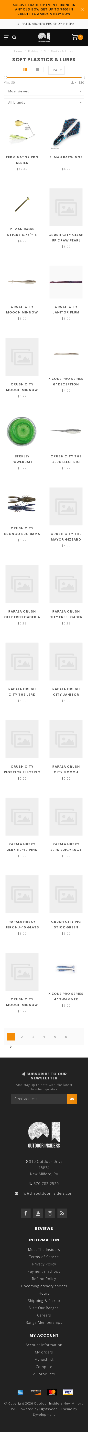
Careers (44, 1315)
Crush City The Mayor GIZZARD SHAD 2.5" (66, 539)
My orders (44, 1352)
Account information (44, 1345)
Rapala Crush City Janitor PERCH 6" (66, 695)
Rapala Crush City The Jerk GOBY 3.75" (22, 695)
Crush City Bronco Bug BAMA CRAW (22, 534)
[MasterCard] (52, 1392)
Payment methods (44, 1271)
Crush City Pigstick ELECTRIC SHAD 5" (22, 772)
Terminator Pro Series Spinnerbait (22, 163)
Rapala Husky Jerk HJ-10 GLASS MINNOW (22, 927)
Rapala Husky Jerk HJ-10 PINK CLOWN (22, 850)
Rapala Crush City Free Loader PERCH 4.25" (66, 617)
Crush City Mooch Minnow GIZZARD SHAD (22, 312)
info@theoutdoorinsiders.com (47, 1193)
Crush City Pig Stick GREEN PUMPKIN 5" (66, 927)
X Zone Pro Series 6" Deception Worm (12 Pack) (66, 384)
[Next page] (11, 1046)
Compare (44, 1366)
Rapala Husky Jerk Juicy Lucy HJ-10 (66, 850)
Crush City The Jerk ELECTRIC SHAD (66, 462)
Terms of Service (44, 1256)
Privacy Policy (44, 1264)
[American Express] (20, 1392)
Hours (44, 1293)
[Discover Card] (36, 1392)
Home (18, 51)
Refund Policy (44, 1278)
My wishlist (44, 1359)
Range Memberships (44, 1322)
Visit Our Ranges (44, 1308)
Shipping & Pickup (44, 1300)
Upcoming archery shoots (44, 1286)
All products (44, 1374)
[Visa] (68, 1392)
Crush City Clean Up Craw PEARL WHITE (66, 240)
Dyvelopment (44, 1415)
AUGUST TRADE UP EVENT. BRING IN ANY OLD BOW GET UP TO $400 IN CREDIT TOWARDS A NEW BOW (44, 9)
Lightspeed (48, 1409)
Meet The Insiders (44, 1249)
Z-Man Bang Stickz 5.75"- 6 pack (22, 235)
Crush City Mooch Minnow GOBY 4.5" (22, 390)
